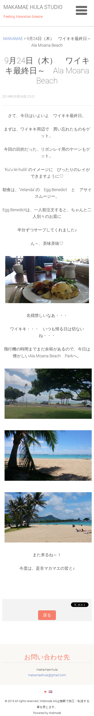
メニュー (81, 10)
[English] (50, 691)
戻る (47, 615)
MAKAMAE (13, 38)
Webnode (55, 713)
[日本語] (45, 691)
